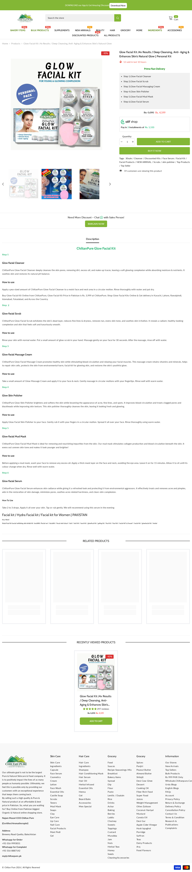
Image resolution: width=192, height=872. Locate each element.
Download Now (118, 5)
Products (15, 43)
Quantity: (127, 136)
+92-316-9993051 (11, 843)
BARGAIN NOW (96, 223)
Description (92, 238)
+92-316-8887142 (11, 850)
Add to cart (163, 141)
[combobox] (79, 18)
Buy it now (154, 150)
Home (5, 43)
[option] (56, 104)
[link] (24, 607)
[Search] (83, 18)
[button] (3, 184)
